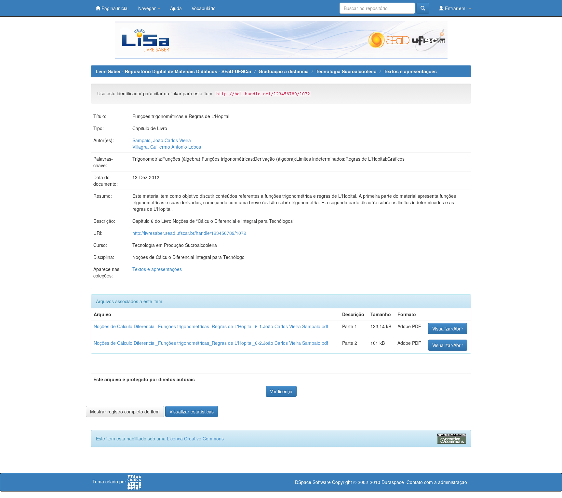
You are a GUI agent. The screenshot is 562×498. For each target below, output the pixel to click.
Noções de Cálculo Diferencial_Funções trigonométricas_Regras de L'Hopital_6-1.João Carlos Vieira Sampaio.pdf (211, 326)
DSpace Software (313, 482)
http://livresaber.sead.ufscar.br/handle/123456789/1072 (189, 233)
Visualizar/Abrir (447, 328)
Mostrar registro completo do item (125, 411)
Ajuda (176, 8)
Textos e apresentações (410, 71)
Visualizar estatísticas (191, 411)
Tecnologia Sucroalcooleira (346, 71)
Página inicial (114, 8)
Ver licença (281, 391)
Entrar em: (456, 8)
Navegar (147, 8)
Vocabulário (204, 8)
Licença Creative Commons (195, 438)
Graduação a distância (284, 71)
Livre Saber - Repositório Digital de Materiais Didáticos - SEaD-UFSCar (173, 71)
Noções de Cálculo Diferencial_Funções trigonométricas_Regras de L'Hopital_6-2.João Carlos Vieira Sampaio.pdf (211, 343)
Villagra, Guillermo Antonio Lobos (166, 146)
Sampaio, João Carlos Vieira (161, 140)
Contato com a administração (437, 482)
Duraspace (392, 482)
